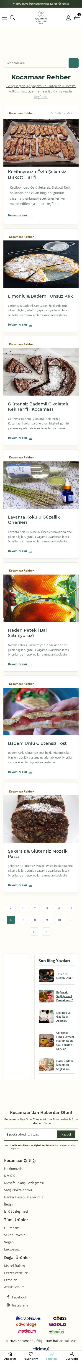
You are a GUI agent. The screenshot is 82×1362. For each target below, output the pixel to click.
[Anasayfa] (4, 34)
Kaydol (66, 1134)
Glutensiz (11, 1227)
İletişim (9, 1204)
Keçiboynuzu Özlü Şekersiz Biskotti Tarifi (37, 174)
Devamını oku (17, 215)
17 (34, 932)
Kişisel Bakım (14, 1265)
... (71, 920)
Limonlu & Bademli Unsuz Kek (40, 296)
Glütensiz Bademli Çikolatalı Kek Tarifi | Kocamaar (38, 407)
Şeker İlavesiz (14, 1235)
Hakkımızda (13, 1168)
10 (59, 920)
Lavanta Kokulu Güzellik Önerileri (34, 520)
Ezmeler (10, 1280)
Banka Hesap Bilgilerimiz (23, 1197)
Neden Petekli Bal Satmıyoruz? (27, 633)
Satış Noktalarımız (18, 1190)
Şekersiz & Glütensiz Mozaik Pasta (37, 854)
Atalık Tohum (14, 1287)
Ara (74, 63)
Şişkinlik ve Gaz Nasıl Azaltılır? (63, 1017)
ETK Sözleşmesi (16, 1211)
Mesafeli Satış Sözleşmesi (24, 1183)
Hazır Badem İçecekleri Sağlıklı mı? (64, 1065)
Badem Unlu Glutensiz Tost (37, 743)
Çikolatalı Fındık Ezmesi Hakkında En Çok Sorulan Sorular (65, 1041)
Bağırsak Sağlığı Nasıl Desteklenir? (64, 996)
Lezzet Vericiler (16, 1272)
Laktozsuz (12, 1249)
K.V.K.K (9, 1175)
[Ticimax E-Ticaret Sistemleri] (41, 1349)
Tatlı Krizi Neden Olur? (64, 976)
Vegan (9, 1242)
